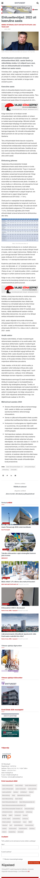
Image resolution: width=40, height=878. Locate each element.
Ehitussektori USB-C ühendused (13, 608)
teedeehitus (12, 832)
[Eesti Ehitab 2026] (10, 725)
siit (29, 871)
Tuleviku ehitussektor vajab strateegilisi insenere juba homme (18, 554)
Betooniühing (6, 795)
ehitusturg (5, 469)
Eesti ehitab (18, 798)
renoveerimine (29, 825)
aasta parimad (32, 788)
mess (24, 822)
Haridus (5, 549)
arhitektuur (24, 792)
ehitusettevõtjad (30, 466)
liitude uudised (6, 822)
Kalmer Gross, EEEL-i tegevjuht (9, 610)
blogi (13, 795)
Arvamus (6, 604)
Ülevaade (6, 578)
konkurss (25, 818)
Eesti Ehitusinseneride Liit (27, 802)
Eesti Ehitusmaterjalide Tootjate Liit (12, 808)
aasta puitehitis (6, 792)
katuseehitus (16, 818)
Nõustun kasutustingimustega (13, 859)
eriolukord (17, 815)
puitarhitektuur (18, 825)
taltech (4, 832)
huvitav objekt (6, 818)
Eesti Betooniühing (7, 798)
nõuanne (4, 825)
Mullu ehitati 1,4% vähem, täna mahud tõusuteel (18, 581)
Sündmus (6, 523)
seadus (4, 828)
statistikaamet (23, 828)
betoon (31, 792)
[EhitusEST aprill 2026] (10, 693)
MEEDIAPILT (4, 558)
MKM (30, 822)
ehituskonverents (7, 812)
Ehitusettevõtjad (9, 630)
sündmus (32, 828)
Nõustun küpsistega (34, 862)
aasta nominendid (21, 788)
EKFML (4, 815)
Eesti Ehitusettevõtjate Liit (14, 466)
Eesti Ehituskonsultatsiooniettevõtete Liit (13, 805)
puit (11, 825)
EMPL (10, 815)
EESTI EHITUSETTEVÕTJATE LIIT (9, 584)
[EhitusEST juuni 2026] (10, 661)
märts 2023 (7, 29)
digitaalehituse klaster (23, 795)
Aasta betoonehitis (7, 785)
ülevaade (14, 469)
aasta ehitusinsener (30, 785)
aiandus (16, 792)
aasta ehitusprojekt (7, 788)
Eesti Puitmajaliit (5, 529)
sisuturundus (12, 828)
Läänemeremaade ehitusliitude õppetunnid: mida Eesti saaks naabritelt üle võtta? (18, 635)
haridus (25, 815)
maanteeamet (17, 822)
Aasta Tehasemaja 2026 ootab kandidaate (16, 527)
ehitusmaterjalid (19, 812)
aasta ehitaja (19, 785)
